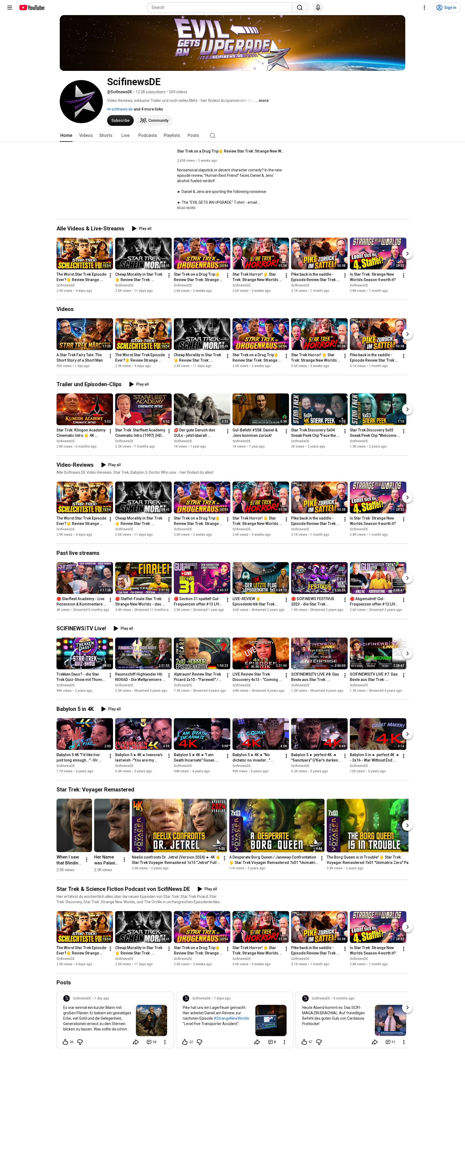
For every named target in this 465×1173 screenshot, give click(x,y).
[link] (115, 1021)
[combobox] (221, 7)
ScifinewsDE (66, 285)
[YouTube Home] (31, 7)
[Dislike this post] (80, 1042)
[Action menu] (165, 1042)
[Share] (136, 1042)
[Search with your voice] (318, 7)
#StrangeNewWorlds (231, 1018)
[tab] (66, 135)
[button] (186, 207)
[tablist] (232, 135)
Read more (186, 208)
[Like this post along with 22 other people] (185, 1042)
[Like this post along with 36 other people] (65, 1042)
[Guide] (9, 7)
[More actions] (110, 275)
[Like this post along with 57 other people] (304, 1042)
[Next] (407, 253)
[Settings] (424, 7)
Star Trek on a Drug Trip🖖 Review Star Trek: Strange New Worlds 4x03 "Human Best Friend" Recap (231, 151)
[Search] (299, 7)
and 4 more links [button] (148, 109)
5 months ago (343, 998)
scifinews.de (122, 109)
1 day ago (101, 998)
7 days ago (222, 998)
